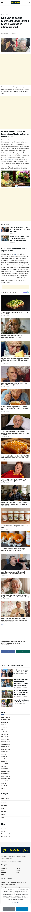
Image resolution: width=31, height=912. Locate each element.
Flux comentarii (5, 834)
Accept (13, 902)
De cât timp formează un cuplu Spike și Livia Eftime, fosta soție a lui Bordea (20, 229)
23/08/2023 (13, 242)
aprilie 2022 (4, 761)
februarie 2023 (5, 737)
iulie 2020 (3, 783)
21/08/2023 (24, 706)
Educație (4, 805)
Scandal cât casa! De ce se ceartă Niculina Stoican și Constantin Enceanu (21, 702)
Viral (2, 818)
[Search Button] (29, 2)
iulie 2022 (3, 754)
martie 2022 (4, 764)
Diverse (3, 802)
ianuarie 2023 (5, 739)
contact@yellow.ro (16, 861)
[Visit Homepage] (15, 2)
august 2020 (4, 781)
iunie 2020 (4, 786)
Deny (18, 902)
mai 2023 (3, 729)
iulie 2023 (3, 724)
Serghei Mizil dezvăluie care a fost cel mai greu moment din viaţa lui (20, 692)
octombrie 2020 (5, 776)
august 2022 (4, 751)
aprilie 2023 (4, 732)
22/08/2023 (24, 696)
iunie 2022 (4, 756)
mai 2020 (3, 788)
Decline (9, 908)
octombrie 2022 (5, 746)
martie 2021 (4, 768)
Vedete (3, 811)
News (7, 14)
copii (15, 254)
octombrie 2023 (5, 717)
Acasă (2, 14)
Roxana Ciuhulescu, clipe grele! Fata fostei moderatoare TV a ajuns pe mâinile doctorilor (19, 238)
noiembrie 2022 (5, 744)
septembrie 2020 (5, 778)
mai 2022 (3, 759)
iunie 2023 (4, 727)
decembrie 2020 (5, 771)
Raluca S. (19, 676)
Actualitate (5, 799)
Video (3, 814)
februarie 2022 (5, 766)
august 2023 (4, 722)
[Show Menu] (2, 2)
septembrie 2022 (5, 749)
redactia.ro (11, 159)
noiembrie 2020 (5, 773)
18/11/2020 (13, 33)
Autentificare (4, 829)
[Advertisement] (15, 9)
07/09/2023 (13, 233)
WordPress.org (5, 836)
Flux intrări (4, 831)
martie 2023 (4, 734)
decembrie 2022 (5, 741)
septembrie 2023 (5, 719)
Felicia (6, 33)
